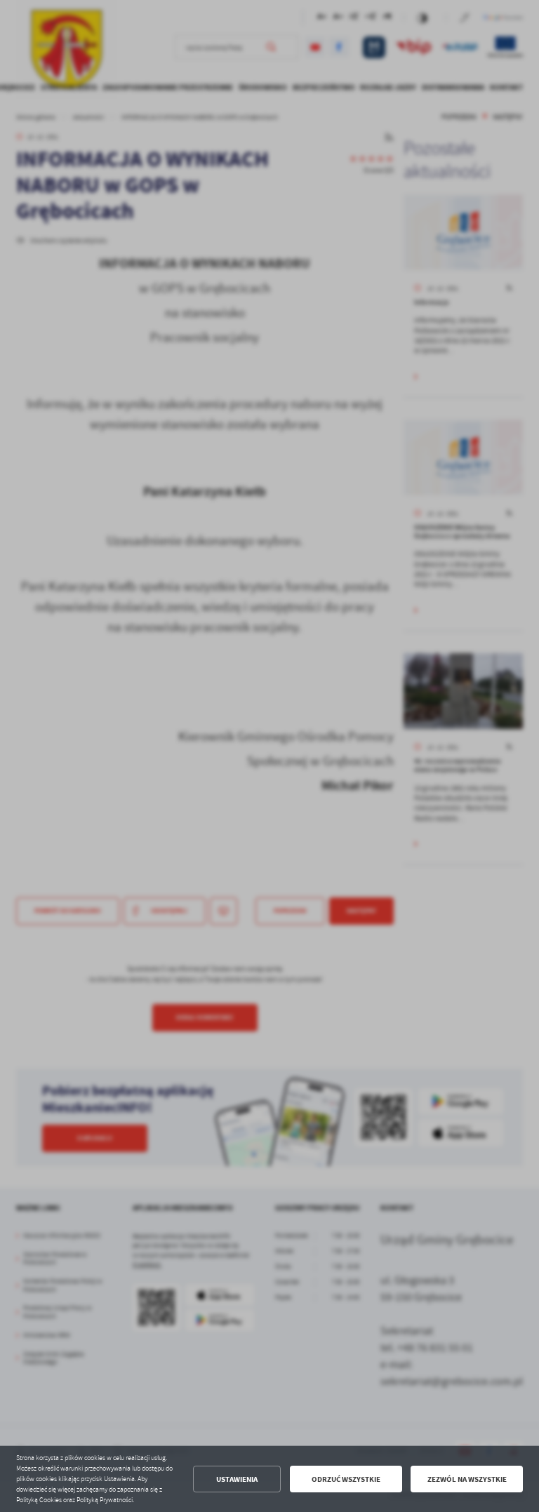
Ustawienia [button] (237, 1479)
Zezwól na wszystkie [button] (467, 1479)
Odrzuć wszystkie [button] (346, 1479)
